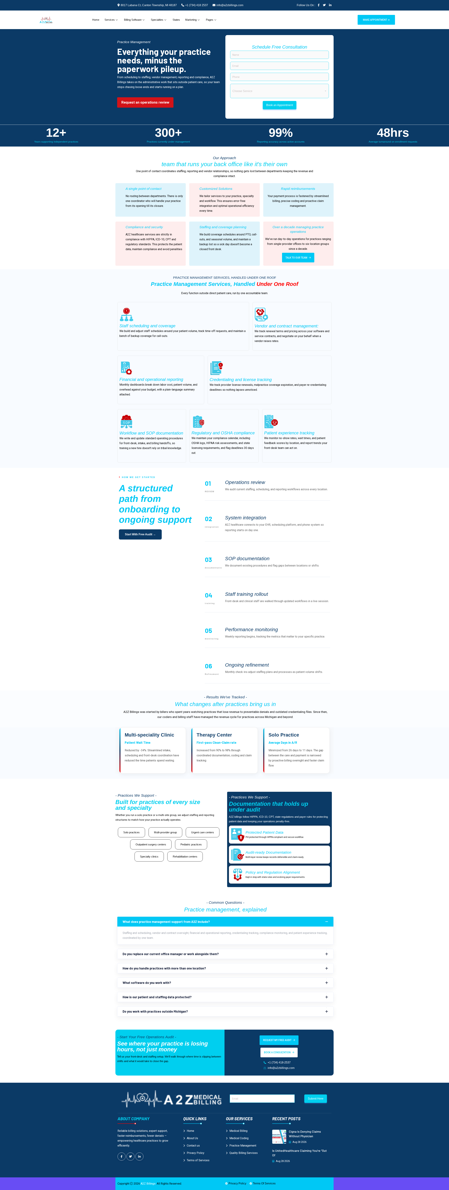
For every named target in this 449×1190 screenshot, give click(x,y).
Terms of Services (198, 1160)
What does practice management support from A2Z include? (166, 922)
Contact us (193, 1145)
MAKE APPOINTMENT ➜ (376, 19)
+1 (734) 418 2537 (196, 5)
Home (95, 19)
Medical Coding (239, 1138)
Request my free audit (277, 1040)
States (176, 19)
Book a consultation (277, 1052)
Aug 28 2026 (299, 1142)
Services (110, 19)
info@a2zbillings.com (229, 5)
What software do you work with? (147, 983)
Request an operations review (145, 102)
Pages (209, 19)
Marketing (191, 19)
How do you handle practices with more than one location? (164, 968)
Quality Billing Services (243, 1153)
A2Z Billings (148, 1183)
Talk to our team (296, 257)
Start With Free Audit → (140, 534)
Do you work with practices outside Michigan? (155, 1011)
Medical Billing (238, 1131)
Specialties (157, 19)
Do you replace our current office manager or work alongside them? (171, 954)
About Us (192, 1138)
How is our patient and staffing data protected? (157, 997)
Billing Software (133, 19)
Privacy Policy (195, 1153)
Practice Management (242, 1145)
